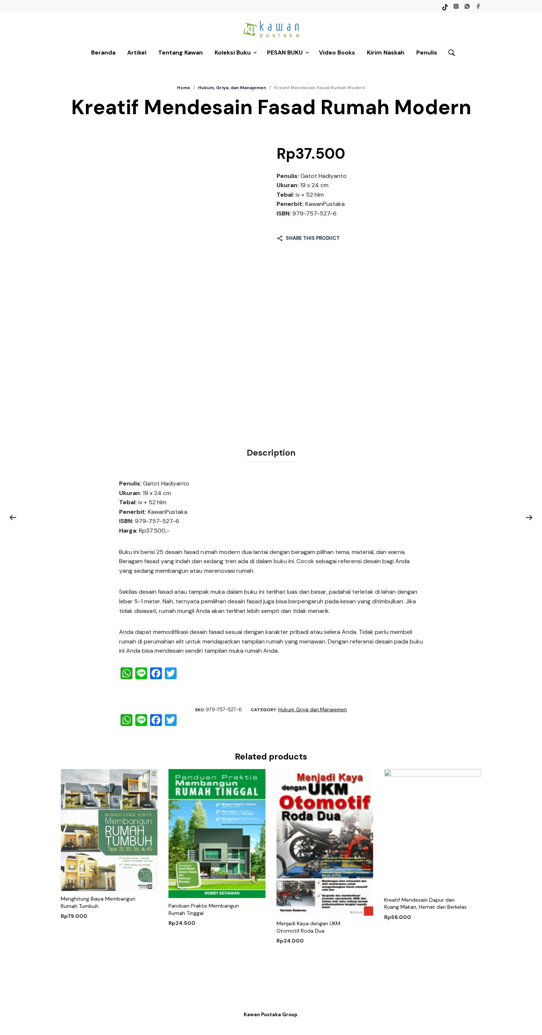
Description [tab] (271, 452)
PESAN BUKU (285, 52)
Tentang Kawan (180, 52)
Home (183, 88)
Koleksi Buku (233, 52)
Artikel (136, 52)
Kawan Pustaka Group (271, 1014)
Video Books (337, 52)
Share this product (313, 238)
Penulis (426, 52)
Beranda (103, 52)
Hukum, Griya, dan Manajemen (232, 88)
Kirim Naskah (385, 52)
